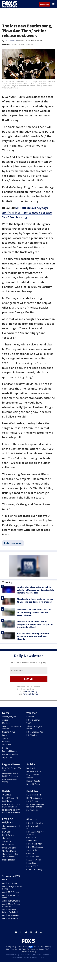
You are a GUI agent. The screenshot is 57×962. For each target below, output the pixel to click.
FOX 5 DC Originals (7, 821)
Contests (30, 853)
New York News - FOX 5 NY (11, 769)
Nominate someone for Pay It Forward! (35, 805)
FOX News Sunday (10, 754)
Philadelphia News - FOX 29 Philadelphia (10, 774)
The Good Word (9, 851)
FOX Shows (7, 801)
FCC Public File (32, 856)
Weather (31, 712)
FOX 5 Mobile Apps (34, 847)
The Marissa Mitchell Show (11, 827)
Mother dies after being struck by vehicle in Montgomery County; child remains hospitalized (35, 590)
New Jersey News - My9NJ (10, 780)
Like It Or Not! (8, 835)
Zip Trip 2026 (32, 810)
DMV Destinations (34, 798)
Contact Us (31, 837)
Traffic (29, 723)
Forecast (30, 716)
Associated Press (23, 41)
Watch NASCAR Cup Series (10, 896)
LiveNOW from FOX (10, 798)
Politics (30, 764)
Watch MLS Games (10, 918)
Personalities (31, 840)
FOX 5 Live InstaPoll (34, 823)
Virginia (5, 720)
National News (8, 732)
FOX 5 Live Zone (9, 847)
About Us (31, 819)
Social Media (31, 850)
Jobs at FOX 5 (32, 866)
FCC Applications (33, 859)
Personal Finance (9, 751)
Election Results (33, 781)
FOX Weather (32, 735)
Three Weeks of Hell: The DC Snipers (11, 855)
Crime (4, 735)
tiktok (36, 932)
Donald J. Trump (33, 784)
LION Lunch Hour (33, 794)
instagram (31, 932)
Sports (5, 738)
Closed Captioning (34, 869)
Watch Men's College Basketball (11, 905)
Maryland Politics (33, 771)
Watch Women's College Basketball (10, 910)
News (5, 712)
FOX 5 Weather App (34, 732)
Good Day (32, 791)
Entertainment (36, 41)
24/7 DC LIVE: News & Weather (11, 727)
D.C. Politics (31, 768)
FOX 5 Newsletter (33, 843)
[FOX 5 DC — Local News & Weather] (9, 4)
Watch (6, 791)
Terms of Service (30, 694)
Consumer (6, 744)
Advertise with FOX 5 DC (35, 827)
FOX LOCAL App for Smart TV (34, 833)
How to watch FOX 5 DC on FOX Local (11, 805)
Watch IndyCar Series (11, 901)
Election (29, 777)
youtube (16, 932)
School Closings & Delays (34, 727)
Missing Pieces (8, 859)
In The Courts (8, 844)
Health (5, 748)
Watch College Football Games (12, 887)
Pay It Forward (32, 801)
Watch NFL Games (10, 883)
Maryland (6, 723)
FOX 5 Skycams (33, 720)
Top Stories (7, 757)
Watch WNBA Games (11, 915)
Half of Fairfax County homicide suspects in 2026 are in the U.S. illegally (33, 636)
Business (6, 741)
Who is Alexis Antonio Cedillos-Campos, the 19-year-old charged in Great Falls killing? (35, 624)
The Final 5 (7, 838)
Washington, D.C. (9, 716)
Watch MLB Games (10, 892)
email (41, 932)
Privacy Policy (31, 691)
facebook (21, 932)
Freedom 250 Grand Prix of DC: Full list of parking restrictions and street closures (34, 612)
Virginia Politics (32, 774)
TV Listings (6, 794)
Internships (31, 863)
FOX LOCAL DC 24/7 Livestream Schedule (11, 811)
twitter (26, 932)
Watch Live (44, 4)
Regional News (11, 764)
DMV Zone (6, 832)
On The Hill (7, 841)
